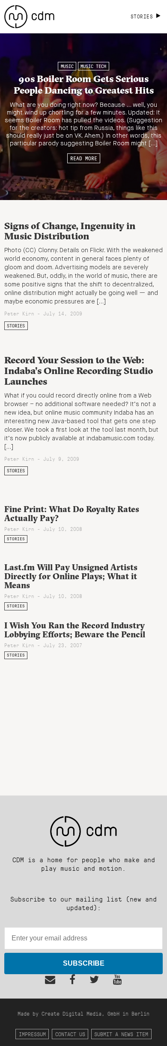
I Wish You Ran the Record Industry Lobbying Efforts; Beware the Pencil (74, 629)
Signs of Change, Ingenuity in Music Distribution (69, 231)
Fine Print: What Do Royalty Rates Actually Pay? (71, 513)
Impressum (32, 1033)
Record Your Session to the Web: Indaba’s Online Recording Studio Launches (78, 370)
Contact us (70, 1033)
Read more (83, 158)
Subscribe (83, 963)
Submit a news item (121, 1033)
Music (67, 66)
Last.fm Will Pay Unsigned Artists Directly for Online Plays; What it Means (70, 576)
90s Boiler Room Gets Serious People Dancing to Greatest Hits (84, 84)
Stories (16, 326)
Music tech (93, 66)
